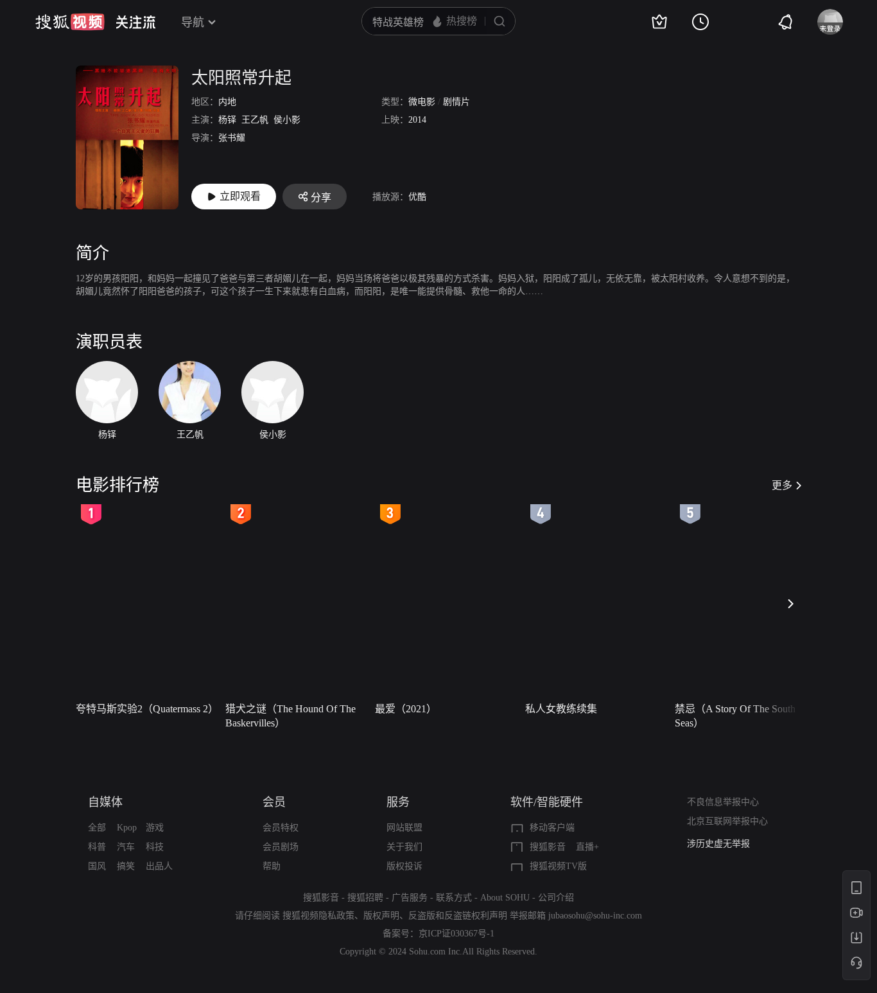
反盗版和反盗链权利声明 (457, 915)
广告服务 (410, 897)
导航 (192, 22)
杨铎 (227, 120)
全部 (97, 827)
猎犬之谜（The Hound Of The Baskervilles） (290, 715)
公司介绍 (556, 897)
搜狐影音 (548, 847)
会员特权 (281, 827)
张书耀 (231, 138)
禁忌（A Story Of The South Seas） (735, 715)
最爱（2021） (406, 708)
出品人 (159, 866)
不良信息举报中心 (723, 802)
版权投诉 (404, 866)
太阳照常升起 (241, 78)
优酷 (417, 197)
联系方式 (454, 897)
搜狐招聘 (365, 897)
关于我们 (404, 847)
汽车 (126, 847)
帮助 (272, 866)
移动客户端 (552, 827)
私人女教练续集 (561, 708)
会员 (274, 802)
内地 (227, 102)
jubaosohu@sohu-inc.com (595, 915)
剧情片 (456, 102)
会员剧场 (281, 847)
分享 (321, 197)
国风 (97, 866)
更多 (782, 485)
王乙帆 (254, 120)
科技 (155, 847)
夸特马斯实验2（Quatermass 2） (147, 708)
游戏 (155, 827)
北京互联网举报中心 (727, 821)
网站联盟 (404, 827)
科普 (97, 847)
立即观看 (240, 196)
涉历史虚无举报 (718, 843)
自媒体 (105, 802)
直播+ (587, 847)
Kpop (127, 827)
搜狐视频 (70, 21)
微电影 (421, 102)
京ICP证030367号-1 (456, 933)
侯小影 (287, 120)
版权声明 (381, 915)
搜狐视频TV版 (558, 866)
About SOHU (505, 897)
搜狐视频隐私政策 (318, 915)
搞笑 (126, 866)
